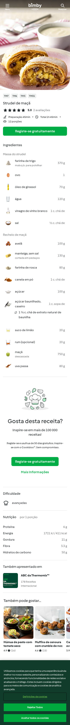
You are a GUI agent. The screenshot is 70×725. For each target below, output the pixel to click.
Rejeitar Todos (35, 707)
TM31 (32, 96)
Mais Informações (35, 472)
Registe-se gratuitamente (35, 131)
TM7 (6, 96)
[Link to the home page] (35, 6)
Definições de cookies (35, 696)
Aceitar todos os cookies (35, 718)
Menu (7, 9)
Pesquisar (62, 9)
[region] (35, 692)
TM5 (23, 96)
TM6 (15, 96)
